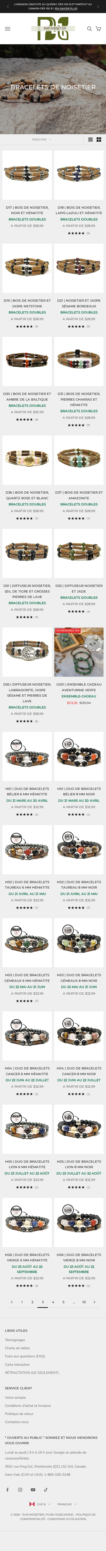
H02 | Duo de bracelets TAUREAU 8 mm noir (79, 884)
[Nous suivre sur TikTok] (45, 1489)
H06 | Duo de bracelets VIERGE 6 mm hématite (27, 1257)
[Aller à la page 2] (11, 1302)
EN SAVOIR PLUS (66, 8)
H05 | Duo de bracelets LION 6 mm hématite (27, 1164)
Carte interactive (17, 1364)
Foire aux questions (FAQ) (25, 1356)
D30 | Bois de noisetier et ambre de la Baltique (27, 396)
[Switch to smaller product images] (99, 139)
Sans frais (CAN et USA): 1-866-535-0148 (37, 1474)
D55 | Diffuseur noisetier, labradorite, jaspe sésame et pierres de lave (27, 692)
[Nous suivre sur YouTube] (33, 1489)
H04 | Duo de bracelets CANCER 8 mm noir (79, 1071)
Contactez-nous (17, 1422)
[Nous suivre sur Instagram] (20, 1489)
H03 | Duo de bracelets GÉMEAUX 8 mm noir (79, 977)
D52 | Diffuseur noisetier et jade (79, 588)
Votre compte (15, 1397)
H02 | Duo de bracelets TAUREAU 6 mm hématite (27, 884)
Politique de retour (19, 1413)
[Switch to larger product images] (90, 139)
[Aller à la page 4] (94, 1302)
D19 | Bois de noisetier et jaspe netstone (27, 303)
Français (64, 1504)
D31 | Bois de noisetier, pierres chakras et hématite (79, 399)
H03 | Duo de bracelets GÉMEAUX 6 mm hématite (27, 977)
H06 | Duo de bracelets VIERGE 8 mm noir (79, 1257)
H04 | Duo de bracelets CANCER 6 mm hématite (27, 1071)
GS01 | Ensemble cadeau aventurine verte (79, 687)
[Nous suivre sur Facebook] (7, 1489)
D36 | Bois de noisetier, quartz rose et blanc (27, 495)
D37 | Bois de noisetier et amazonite (79, 495)
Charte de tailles (17, 1348)
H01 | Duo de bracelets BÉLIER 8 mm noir (79, 791)
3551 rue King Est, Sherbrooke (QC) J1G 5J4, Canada (45, 1466)
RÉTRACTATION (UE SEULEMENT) (32, 1372)
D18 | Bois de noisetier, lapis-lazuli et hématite (79, 210)
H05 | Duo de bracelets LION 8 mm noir (79, 1164)
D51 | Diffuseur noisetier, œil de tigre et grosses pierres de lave (27, 591)
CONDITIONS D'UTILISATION (67, 1519)
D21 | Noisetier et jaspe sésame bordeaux (79, 303)
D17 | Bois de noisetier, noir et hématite (27, 210)
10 (84, 1302)
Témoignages (15, 1340)
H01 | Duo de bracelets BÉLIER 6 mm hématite (27, 791)
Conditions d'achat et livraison (28, 1405)
